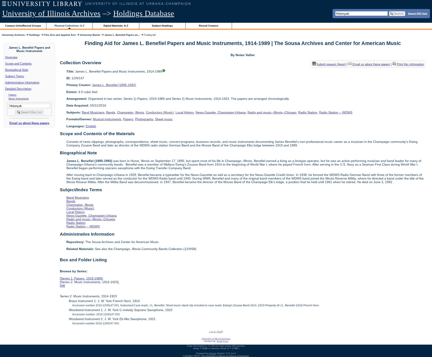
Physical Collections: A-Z (69, 25)
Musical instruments (107, 119)
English (91, 126)
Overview (11, 57)
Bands (110, 112)
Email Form (222, 341)
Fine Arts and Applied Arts (60, 35)
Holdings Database (143, 13)
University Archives (13, 35)
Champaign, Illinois (130, 112)
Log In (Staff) (216, 331)
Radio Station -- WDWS (335, 112)
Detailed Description (18, 89)
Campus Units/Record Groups (23, 25)
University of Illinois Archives (51, 13)
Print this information (410, 64)
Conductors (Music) (160, 112)
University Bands (90, 35)
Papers (12, 94)
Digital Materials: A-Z (116, 25)
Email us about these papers (29, 123)
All (62, 285)
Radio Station (307, 112)
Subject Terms (14, 76)
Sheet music (164, 119)
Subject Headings (162, 25)
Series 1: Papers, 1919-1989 (81, 278)
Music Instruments (19, 98)
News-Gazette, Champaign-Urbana (221, 112)
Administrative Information (22, 82)
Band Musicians (93, 112)
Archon (212, 353)
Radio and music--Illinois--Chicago (272, 112)
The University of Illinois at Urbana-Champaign (225, 356)
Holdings (34, 35)
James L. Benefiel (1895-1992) (114, 85)
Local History (185, 112)
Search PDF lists (417, 13)
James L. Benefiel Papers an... (122, 35)
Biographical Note (16, 70)
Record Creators (208, 25)
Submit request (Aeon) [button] (331, 64)
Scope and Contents (18, 63)
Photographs (144, 119)
